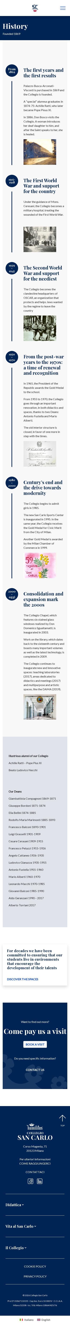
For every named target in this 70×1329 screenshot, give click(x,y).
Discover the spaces (22, 979)
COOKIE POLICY (35, 1266)
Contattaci (35, 1172)
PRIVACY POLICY (35, 1276)
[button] (35, 1200)
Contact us (35, 1069)
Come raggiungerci (35, 1163)
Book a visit (35, 1044)
